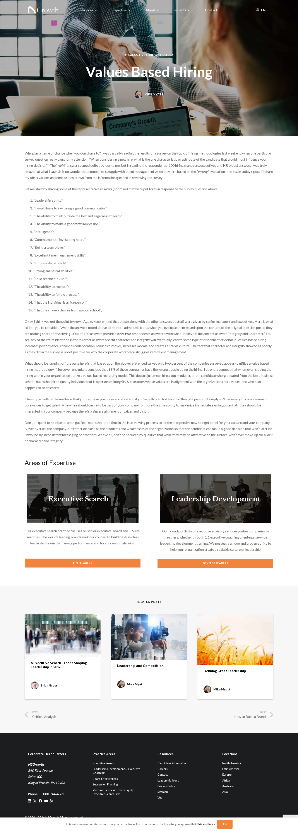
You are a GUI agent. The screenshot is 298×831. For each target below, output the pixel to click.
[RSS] (51, 801)
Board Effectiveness (105, 778)
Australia (228, 786)
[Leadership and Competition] (149, 637)
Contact (163, 774)
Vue (160, 797)
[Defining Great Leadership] (235, 639)
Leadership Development (215, 499)
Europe (226, 774)
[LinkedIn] (29, 801)
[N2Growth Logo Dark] (43, 9)
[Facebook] (40, 801)
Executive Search (78, 499)
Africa (226, 780)
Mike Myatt (154, 94)
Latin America (231, 769)
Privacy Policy (166, 786)
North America (231, 763)
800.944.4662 (53, 794)
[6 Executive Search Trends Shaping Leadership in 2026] (63, 635)
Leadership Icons (168, 780)
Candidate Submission (172, 763)
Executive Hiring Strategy (151, 54)
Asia (225, 792)
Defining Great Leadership (225, 671)
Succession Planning (105, 784)
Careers (163, 769)
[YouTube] (46, 801)
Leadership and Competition (140, 665)
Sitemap (163, 792)
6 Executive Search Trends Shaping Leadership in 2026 (59, 665)
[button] (96, 9)
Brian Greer (49, 685)
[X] (35, 801)
